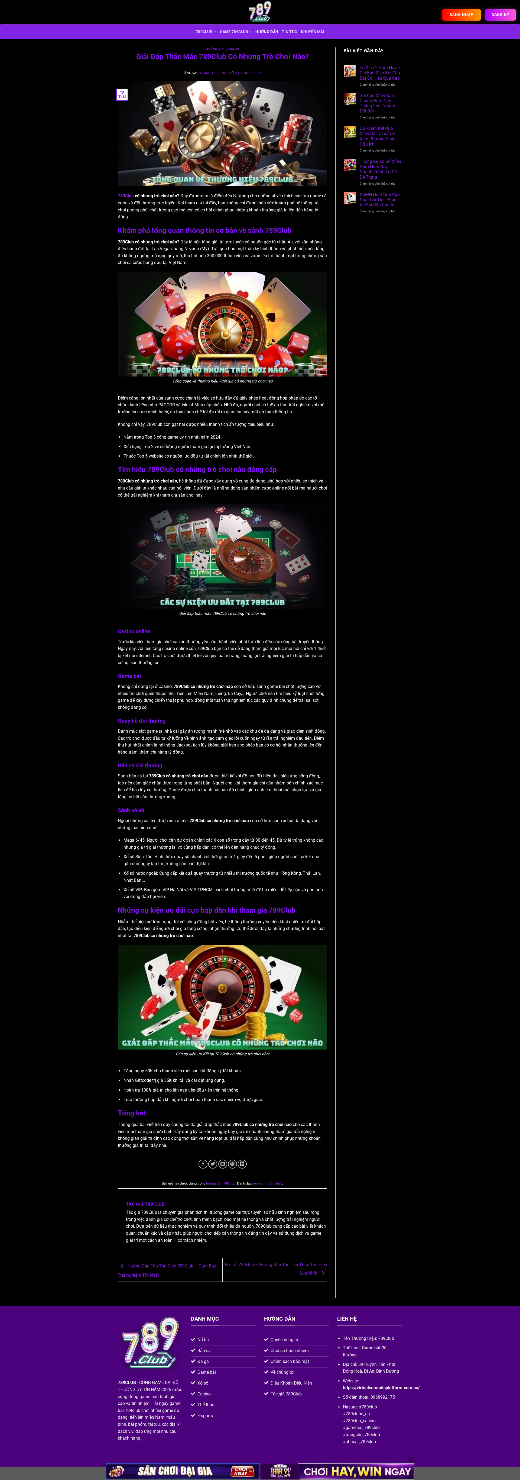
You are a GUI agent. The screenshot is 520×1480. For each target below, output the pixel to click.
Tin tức (289, 32)
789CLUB (204, 32)
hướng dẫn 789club (222, 49)
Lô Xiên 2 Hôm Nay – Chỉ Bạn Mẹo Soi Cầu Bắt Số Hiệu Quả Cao (380, 73)
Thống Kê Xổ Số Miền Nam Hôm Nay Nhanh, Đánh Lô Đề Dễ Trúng (380, 169)
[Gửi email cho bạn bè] (222, 1164)
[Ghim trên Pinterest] (232, 1164)
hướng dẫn (266, 32)
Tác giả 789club (249, 73)
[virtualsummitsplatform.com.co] (260, 12)
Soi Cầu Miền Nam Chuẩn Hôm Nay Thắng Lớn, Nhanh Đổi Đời (377, 103)
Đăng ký (500, 14)
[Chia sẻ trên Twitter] (212, 1164)
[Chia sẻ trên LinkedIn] (242, 1164)
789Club (126, 195)
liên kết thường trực (267, 1183)
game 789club (234, 32)
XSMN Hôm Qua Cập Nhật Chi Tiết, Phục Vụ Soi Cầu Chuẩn (380, 199)
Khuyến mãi (312, 32)
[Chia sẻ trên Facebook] (203, 1164)
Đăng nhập (461, 14)
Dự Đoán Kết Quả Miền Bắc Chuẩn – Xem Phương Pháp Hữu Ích (378, 136)
